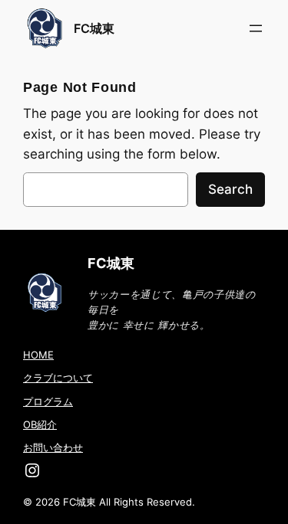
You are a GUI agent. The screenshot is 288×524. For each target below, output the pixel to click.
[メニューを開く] (256, 28)
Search (230, 189)
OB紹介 (40, 424)
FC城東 (94, 28)
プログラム (48, 401)
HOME (38, 355)
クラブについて (58, 378)
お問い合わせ (53, 447)
